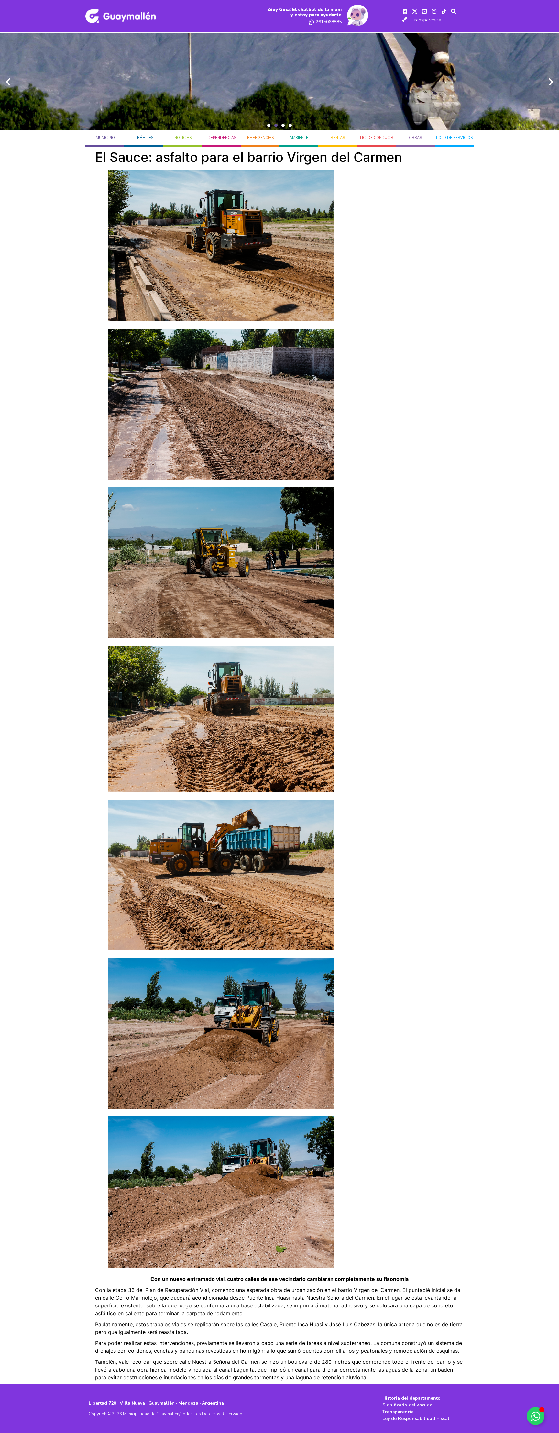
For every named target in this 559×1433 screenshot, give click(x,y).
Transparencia (426, 20)
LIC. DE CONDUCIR (376, 137)
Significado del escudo (407, 1405)
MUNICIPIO (105, 137)
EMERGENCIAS (260, 137)
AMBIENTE (299, 137)
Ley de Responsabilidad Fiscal (415, 1419)
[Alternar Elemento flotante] (535, 1416)
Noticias (183, 137)
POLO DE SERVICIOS (454, 137)
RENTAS (338, 137)
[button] (268, 125)
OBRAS (415, 137)
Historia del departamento (411, 1398)
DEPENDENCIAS (222, 137)
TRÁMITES (144, 137)
